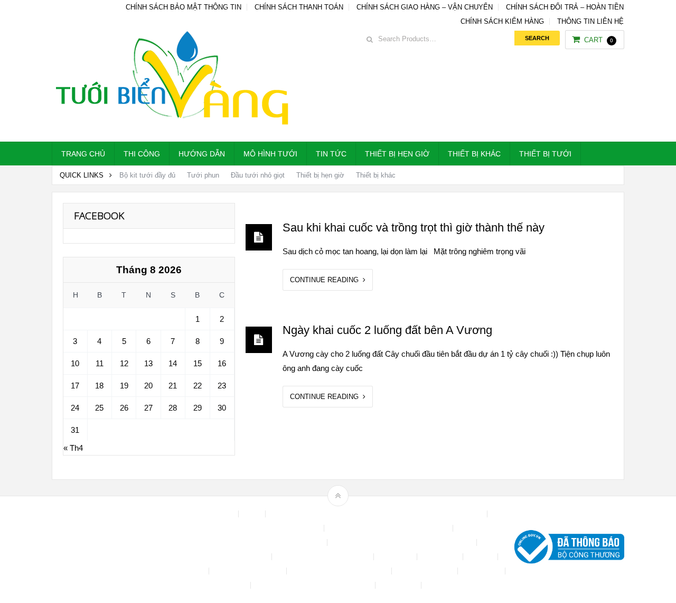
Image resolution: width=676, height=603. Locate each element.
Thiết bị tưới (545, 154)
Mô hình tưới (270, 154)
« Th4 (73, 447)
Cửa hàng (396, 556)
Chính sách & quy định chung (273, 528)
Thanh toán (482, 571)
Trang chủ (83, 154)
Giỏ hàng (189, 571)
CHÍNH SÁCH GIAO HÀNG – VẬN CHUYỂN (424, 7)
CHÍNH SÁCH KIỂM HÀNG (502, 21)
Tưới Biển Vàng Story (462, 585)
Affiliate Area (213, 514)
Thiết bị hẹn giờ (397, 154)
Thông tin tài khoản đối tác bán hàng (314, 585)
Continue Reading (326, 280)
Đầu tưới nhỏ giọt (258, 175)
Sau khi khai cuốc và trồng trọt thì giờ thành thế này (413, 227)
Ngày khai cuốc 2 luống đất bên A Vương (387, 330)
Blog (253, 514)
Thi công (142, 154)
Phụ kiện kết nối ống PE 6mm (340, 571)
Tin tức (331, 154)
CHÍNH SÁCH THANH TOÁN (299, 7)
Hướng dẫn (202, 154)
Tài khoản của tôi (425, 571)
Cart (598, 40)
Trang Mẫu (399, 585)
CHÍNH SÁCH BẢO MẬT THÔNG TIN (183, 7)
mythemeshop (106, 549)
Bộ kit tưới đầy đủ (147, 175)
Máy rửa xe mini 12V (249, 571)
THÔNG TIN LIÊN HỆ (590, 21)
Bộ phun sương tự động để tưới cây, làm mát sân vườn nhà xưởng (377, 514)
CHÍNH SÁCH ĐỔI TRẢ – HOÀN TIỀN (565, 7)
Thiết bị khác (474, 154)
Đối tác (481, 556)
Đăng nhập (441, 556)
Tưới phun (203, 175)
